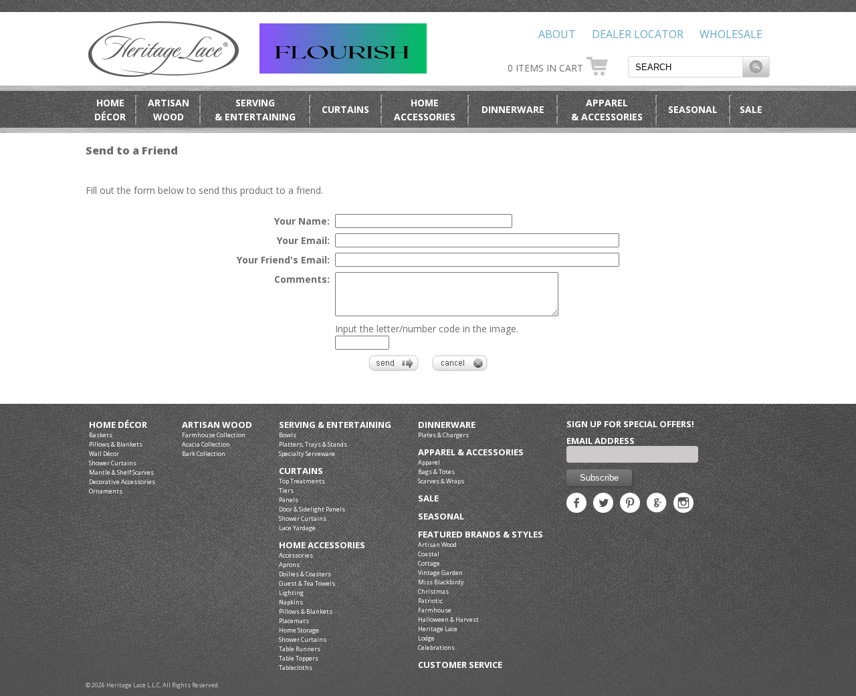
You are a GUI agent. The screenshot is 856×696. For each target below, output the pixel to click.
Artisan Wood (217, 425)
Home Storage (299, 630)
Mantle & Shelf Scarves (121, 472)
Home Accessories (322, 545)
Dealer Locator (637, 34)
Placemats (294, 620)
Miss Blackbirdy (441, 582)
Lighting (291, 592)
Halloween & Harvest (448, 619)
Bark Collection (203, 453)
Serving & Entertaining (335, 425)
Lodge (426, 638)
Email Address (600, 441)
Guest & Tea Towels (307, 583)
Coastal (428, 554)
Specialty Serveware (307, 453)
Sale (751, 109)
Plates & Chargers (443, 435)
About (557, 34)
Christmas (433, 591)
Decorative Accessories (122, 481)
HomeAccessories (424, 109)
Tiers (286, 490)
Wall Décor (104, 453)
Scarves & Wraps (441, 481)
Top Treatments (302, 481)
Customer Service (460, 665)
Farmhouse (434, 610)
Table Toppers (298, 658)
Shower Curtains (112, 463)
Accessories (296, 555)
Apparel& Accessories (607, 109)
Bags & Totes (436, 471)
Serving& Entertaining (255, 109)
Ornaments (105, 491)
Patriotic (430, 600)
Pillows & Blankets (115, 444)
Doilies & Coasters (305, 574)
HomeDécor (110, 109)
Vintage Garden (440, 572)
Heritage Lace (437, 628)
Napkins (291, 602)
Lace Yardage (297, 528)
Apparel (429, 462)
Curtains (345, 109)
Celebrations (436, 647)
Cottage (429, 563)
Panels (288, 499)
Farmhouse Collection (213, 435)
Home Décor (118, 425)
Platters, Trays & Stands (313, 444)
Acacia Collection (206, 444)
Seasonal (693, 109)
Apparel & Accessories (471, 452)
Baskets (100, 435)
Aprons (289, 564)
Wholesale (731, 34)
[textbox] (685, 67)
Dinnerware (512, 109)
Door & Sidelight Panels (312, 509)
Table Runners (299, 649)
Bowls (287, 435)
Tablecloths (295, 667)
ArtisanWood (168, 109)
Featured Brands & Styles (480, 534)
